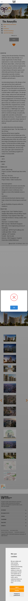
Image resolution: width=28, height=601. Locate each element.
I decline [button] (17, 590)
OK (14, 308)
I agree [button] (17, 587)
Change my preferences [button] (17, 594)
